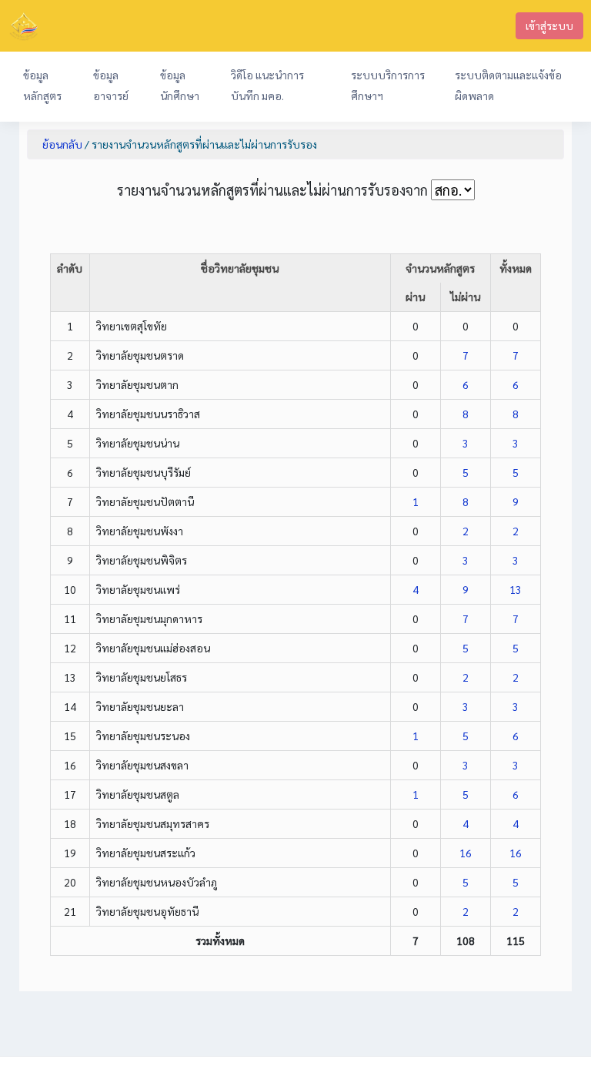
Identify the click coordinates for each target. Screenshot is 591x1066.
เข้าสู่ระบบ (549, 25)
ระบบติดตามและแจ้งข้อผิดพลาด (508, 85)
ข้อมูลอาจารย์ (111, 85)
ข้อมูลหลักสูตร (42, 85)
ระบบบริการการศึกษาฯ (388, 85)
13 (515, 589)
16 (465, 853)
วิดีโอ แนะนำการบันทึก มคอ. (267, 85)
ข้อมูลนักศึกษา (179, 85)
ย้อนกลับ (62, 144)
